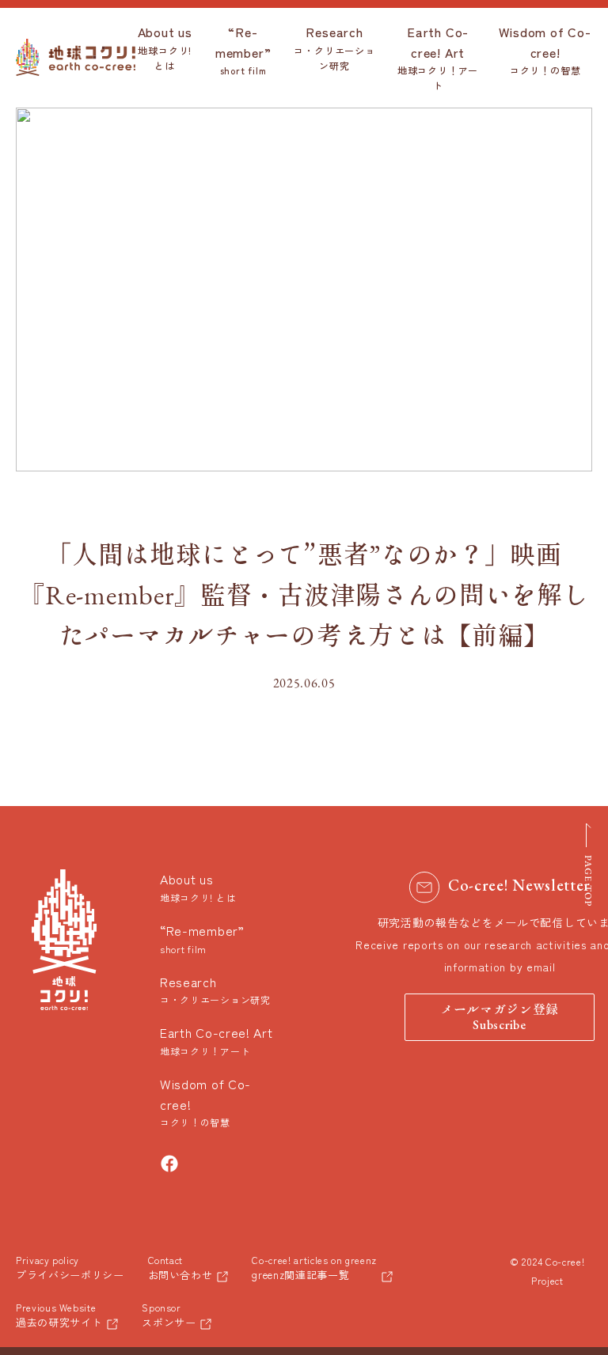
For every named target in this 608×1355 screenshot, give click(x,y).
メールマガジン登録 (499, 1018)
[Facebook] (169, 1163)
